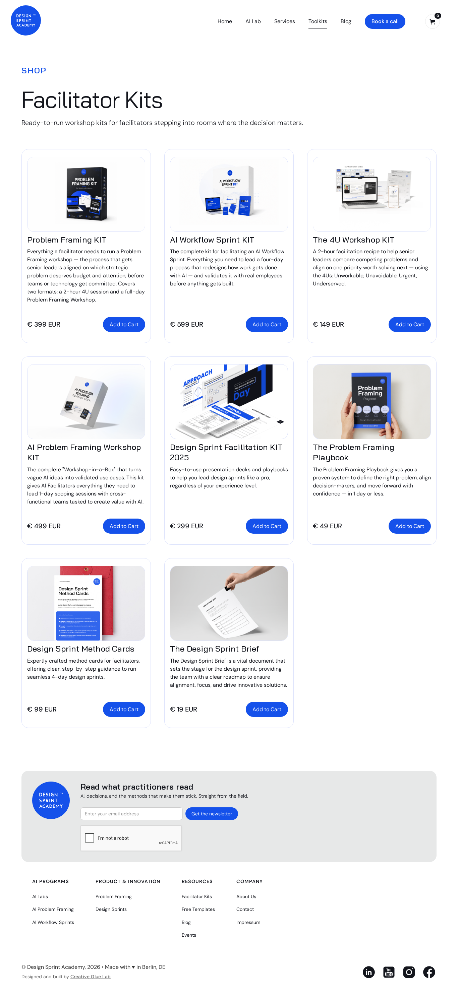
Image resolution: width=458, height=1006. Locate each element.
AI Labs (40, 896)
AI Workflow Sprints (53, 922)
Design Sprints (111, 909)
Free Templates (198, 909)
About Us (246, 896)
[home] (26, 20)
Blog (346, 21)
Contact (245, 909)
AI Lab (253, 21)
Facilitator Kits (197, 896)
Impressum (248, 922)
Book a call (385, 21)
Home (225, 21)
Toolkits (317, 21)
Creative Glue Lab (90, 977)
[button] (432, 21)
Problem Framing (114, 896)
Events (189, 935)
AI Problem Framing (53, 909)
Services (284, 21)
